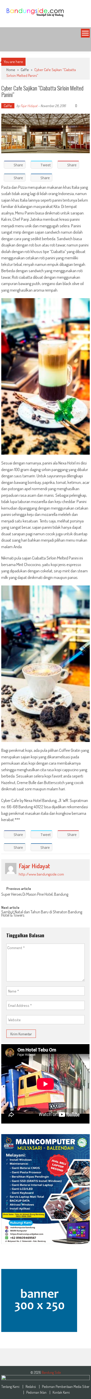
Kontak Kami (61, 1392)
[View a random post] (82, 45)
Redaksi (31, 1386)
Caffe (25, 69)
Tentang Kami (10, 1386)
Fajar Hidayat (28, 106)
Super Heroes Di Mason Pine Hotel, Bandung (34, 895)
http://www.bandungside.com (41, 874)
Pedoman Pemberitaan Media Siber (65, 1386)
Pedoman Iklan (36, 1392)
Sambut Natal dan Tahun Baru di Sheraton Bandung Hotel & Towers (41, 914)
